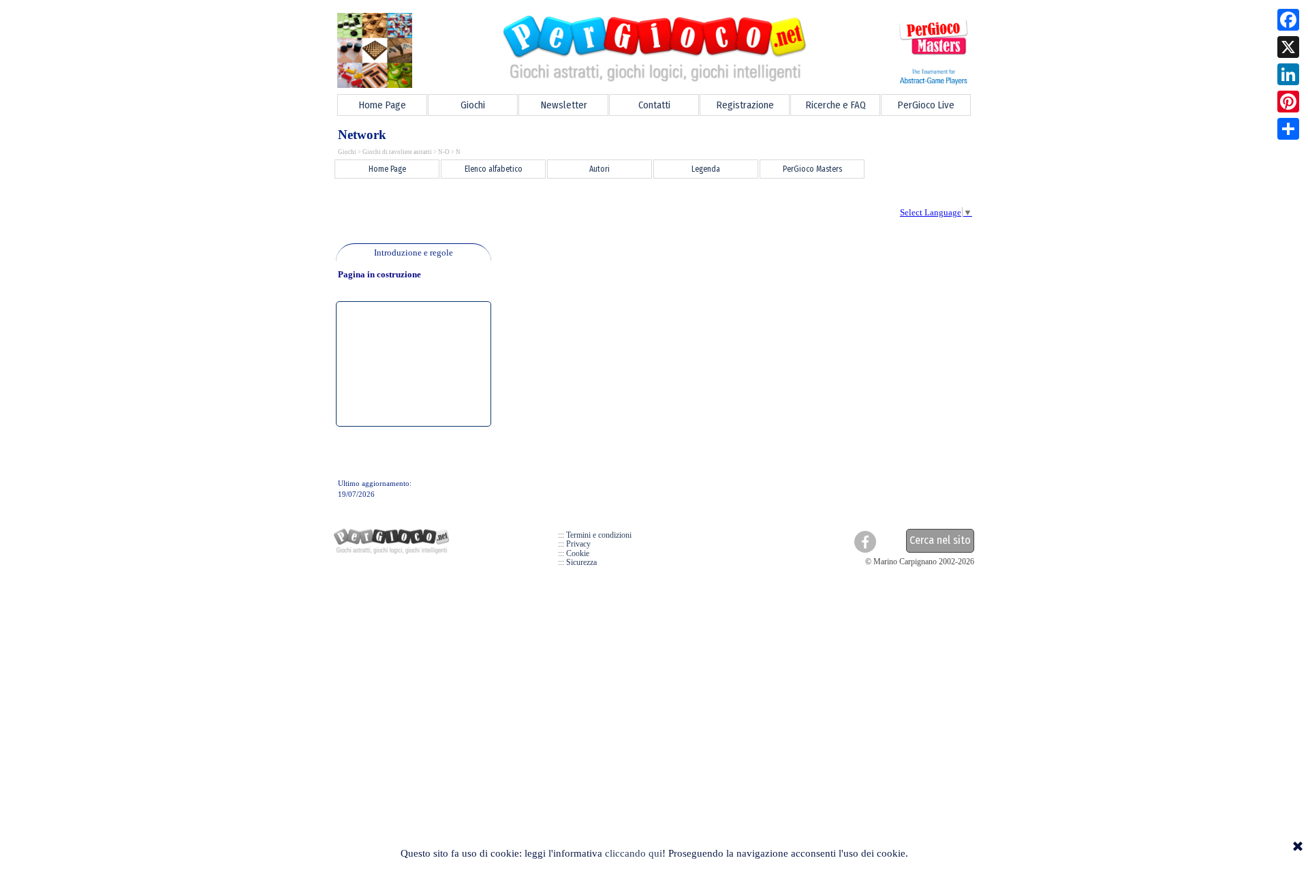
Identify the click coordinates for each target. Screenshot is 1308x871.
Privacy (578, 544)
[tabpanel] (413, 253)
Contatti (654, 105)
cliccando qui (633, 853)
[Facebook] (1288, 19)
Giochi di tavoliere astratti (397, 152)
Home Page (382, 105)
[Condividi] (1288, 128)
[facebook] (865, 542)
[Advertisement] (573, 211)
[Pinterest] (1288, 101)
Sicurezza (581, 562)
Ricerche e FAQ (835, 105)
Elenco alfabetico (494, 169)
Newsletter (563, 105)
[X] (1288, 47)
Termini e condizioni (599, 535)
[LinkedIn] (1288, 74)
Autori (599, 169)
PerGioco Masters (812, 169)
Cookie (577, 553)
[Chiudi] (1298, 847)
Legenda (705, 169)
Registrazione (745, 105)
